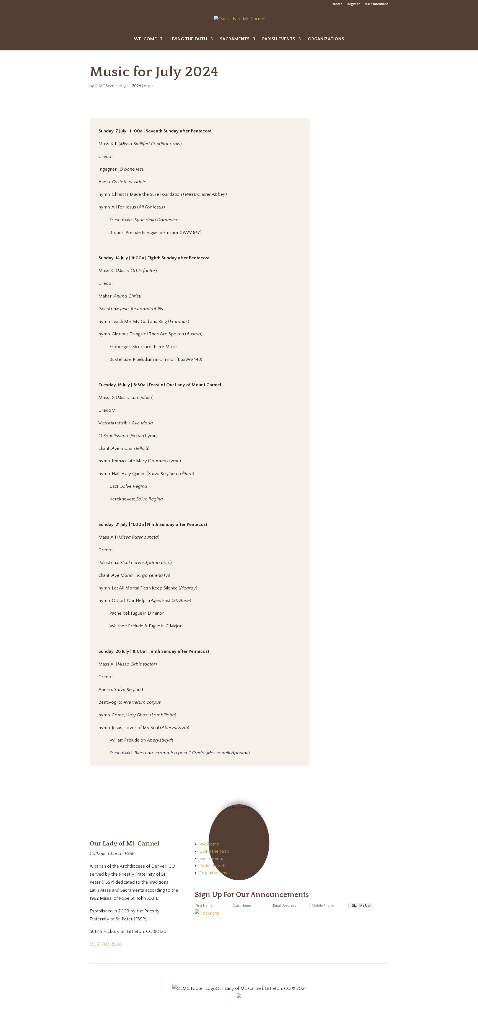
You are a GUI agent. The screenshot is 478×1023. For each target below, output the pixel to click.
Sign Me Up (361, 905)
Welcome (145, 39)
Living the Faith (188, 39)
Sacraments (235, 39)
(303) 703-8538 (106, 944)
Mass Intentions (376, 4)
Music (149, 86)
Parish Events (278, 39)
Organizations (326, 39)
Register (353, 4)
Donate (337, 4)
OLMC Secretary (108, 86)
